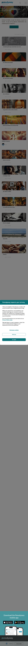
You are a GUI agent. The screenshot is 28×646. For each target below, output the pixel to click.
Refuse (14, 334)
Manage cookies (14, 330)
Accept (14, 339)
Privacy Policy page (7, 320)
